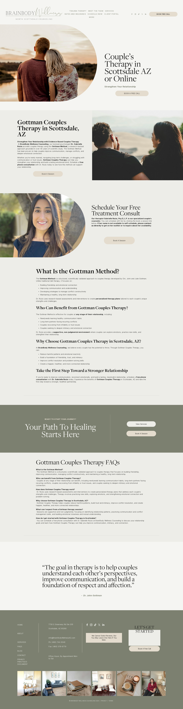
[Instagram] (135, 14)
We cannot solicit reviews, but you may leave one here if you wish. (104, 638)
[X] (142, 14)
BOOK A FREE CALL (132, 93)
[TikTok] (139, 14)
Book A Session (48, 174)
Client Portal (111, 14)
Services (109, 11)
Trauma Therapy (77, 11)
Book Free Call (163, 14)
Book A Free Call (144, 649)
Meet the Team (95, 11)
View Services (141, 424)
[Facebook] (132, 14)
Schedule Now (95, 14)
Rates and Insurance (75, 14)
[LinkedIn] (145, 14)
